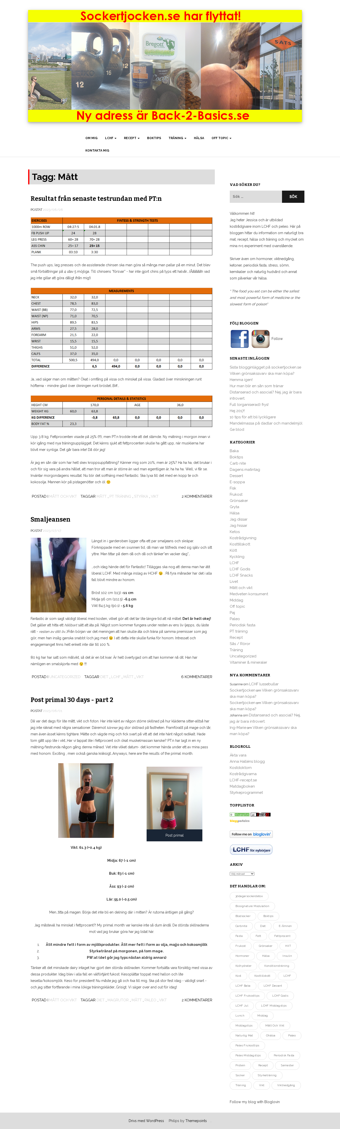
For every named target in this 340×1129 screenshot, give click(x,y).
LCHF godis (280, 995)
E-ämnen (285, 926)
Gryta (234, 507)
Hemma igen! (241, 379)
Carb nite (238, 463)
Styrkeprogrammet (246, 792)
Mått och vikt (63, 496)
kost (238, 975)
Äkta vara (238, 755)
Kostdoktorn (241, 767)
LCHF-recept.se (243, 780)
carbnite (241, 926)
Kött (233, 550)
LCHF (109, 138)
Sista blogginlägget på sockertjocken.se (265, 367)
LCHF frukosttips (247, 995)
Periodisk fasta (242, 625)
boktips (268, 916)
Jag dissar (238, 519)
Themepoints (196, 1121)
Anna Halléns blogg (247, 761)
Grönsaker (239, 500)
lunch (239, 1015)
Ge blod (237, 429)
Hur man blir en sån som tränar (256, 386)
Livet (234, 581)
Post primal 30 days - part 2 (72, 700)
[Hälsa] (240, 814)
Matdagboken (242, 786)
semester (287, 1065)
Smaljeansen (50, 519)
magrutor (118, 1000)
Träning (176, 138)
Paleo (235, 619)
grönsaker (266, 946)
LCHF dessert (273, 985)
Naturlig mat (244, 1035)
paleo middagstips (248, 1055)
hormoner (242, 956)
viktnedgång (286, 1085)
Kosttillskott (240, 544)
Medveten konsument (249, 594)
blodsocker (242, 916)
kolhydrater (243, 966)
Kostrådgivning (243, 538)
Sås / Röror (240, 644)
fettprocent (282, 936)
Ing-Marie (238, 727)
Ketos (235, 532)
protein (240, 1065)
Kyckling (237, 556)
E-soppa (237, 482)
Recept (130, 138)
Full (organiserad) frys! (249, 404)
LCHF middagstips (273, 1005)
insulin (287, 956)
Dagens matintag (245, 469)
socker (240, 1075)
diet (104, 677)
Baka (234, 451)
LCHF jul (241, 1005)
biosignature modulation (252, 906)
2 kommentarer (197, 496)
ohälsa (270, 1035)
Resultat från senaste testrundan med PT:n (96, 199)
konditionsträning (276, 966)
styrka (141, 496)
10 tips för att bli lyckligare (253, 417)
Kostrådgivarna (243, 774)
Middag (236, 600)
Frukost (236, 494)
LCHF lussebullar (264, 684)
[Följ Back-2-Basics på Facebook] (240, 339)
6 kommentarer (196, 677)
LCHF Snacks (241, 575)
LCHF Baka (243, 985)
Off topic (220, 138)
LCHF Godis (240, 569)
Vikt (155, 496)
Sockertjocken (242, 690)
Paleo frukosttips (247, 1045)
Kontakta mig (97, 150)
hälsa (266, 956)
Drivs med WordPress (146, 1121)
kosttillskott (262, 975)
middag (262, 1015)
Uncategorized (65, 677)
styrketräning (267, 1075)
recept (263, 1065)
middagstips (243, 1025)
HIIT (288, 946)
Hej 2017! (237, 411)
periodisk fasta (284, 1055)
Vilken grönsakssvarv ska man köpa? (262, 373)
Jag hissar (238, 525)
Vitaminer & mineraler (248, 662)
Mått (102, 496)
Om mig (91, 138)
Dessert (236, 476)
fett (258, 936)
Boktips (154, 138)
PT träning (120, 496)
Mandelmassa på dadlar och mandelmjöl (266, 423)
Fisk (233, 488)
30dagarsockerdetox (249, 896)
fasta (239, 936)
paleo (150, 1000)
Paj (232, 612)
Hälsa (199, 138)
